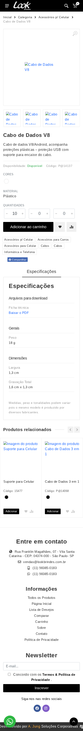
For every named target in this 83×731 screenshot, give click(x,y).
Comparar (41, 615)
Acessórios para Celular (20, 245)
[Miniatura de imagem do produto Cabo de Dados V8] (12, 118)
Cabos (45, 245)
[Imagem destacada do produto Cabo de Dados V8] (41, 67)
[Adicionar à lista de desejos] (60, 227)
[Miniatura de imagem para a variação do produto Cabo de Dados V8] (71, 118)
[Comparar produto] (71, 227)
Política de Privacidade (41, 639)
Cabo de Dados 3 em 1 (62, 481)
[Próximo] (77, 430)
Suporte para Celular (18, 481)
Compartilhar (19, 259)
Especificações (41, 271)
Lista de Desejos (41, 609)
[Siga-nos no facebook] (37, 708)
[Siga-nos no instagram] (46, 708)
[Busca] (66, 6)
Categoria (25, 17)
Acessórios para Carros (53, 239)
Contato (41, 633)
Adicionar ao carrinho (28, 227)
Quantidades (13, 205)
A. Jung (34, 726)
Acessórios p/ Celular (54, 17)
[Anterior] (70, 430)
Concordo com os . (43, 677)
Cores (8, 174)
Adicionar (11, 511)
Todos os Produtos (42, 597)
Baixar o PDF (19, 313)
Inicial (7, 17)
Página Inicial (42, 603)
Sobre (41, 627)
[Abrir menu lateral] (7, 6)
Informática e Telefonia (19, 252)
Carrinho (41, 621)
